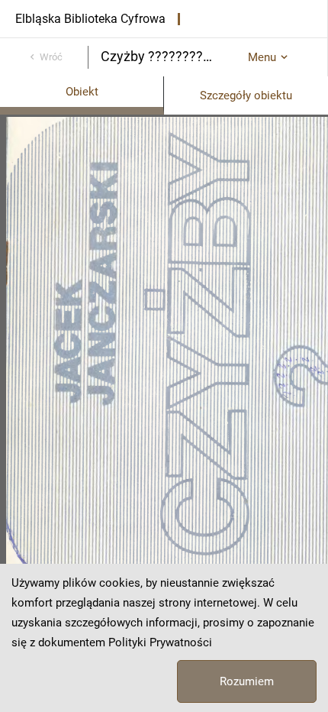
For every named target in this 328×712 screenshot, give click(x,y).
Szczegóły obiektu (246, 95)
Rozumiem (247, 681)
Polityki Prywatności (160, 642)
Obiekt (82, 92)
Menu (262, 57)
